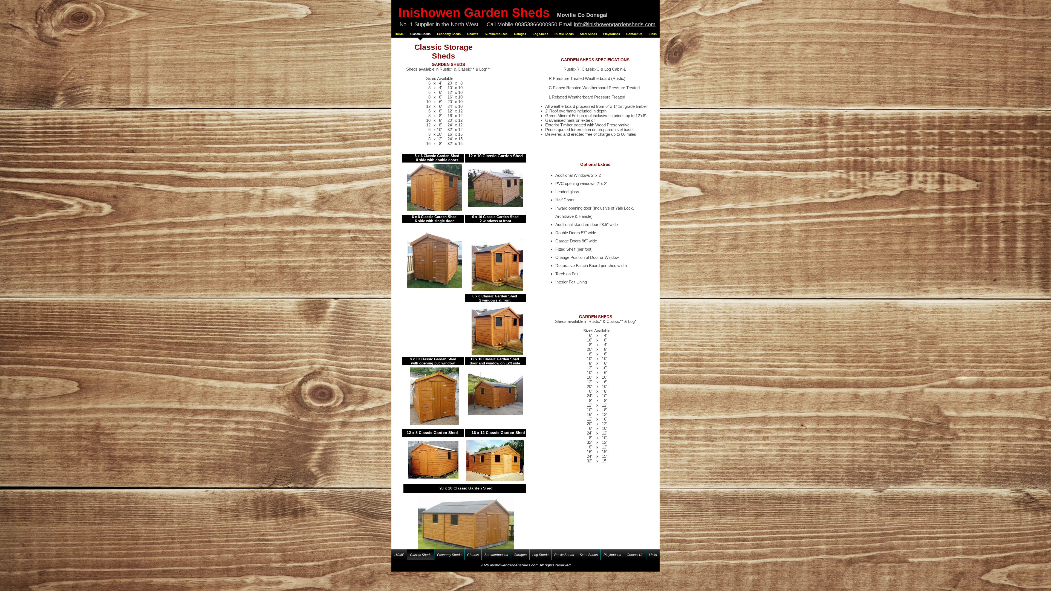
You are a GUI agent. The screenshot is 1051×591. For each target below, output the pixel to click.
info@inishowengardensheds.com (615, 24)
